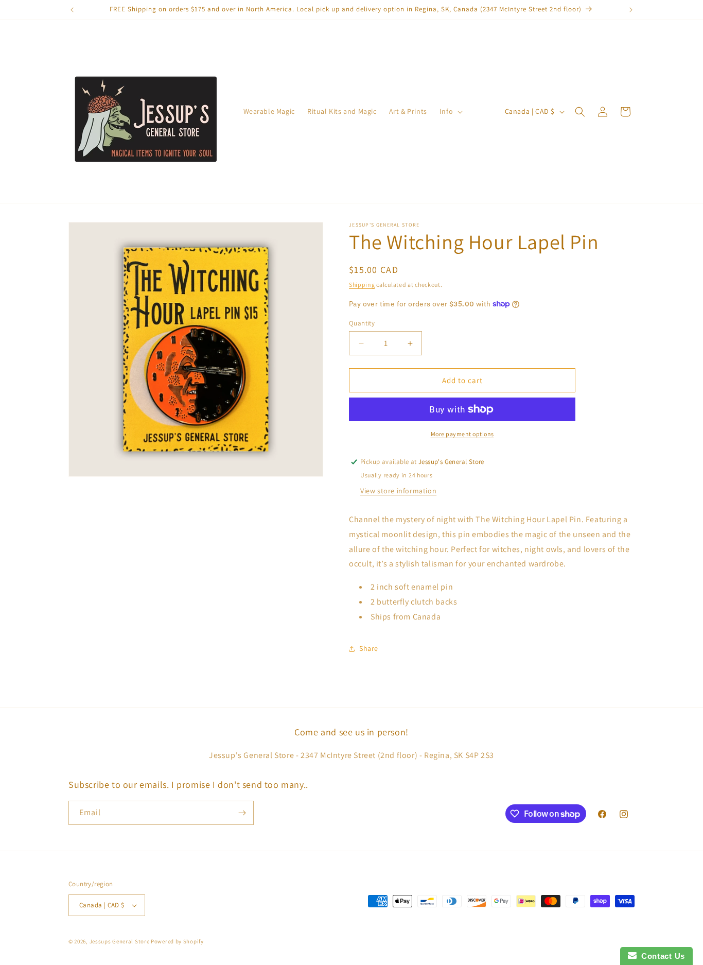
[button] (450, 111)
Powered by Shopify (177, 941)
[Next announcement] (631, 10)
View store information (398, 490)
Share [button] (368, 648)
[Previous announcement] (72, 10)
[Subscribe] (242, 813)
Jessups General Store (120, 941)
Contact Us (661, 956)
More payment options (462, 434)
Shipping (362, 284)
